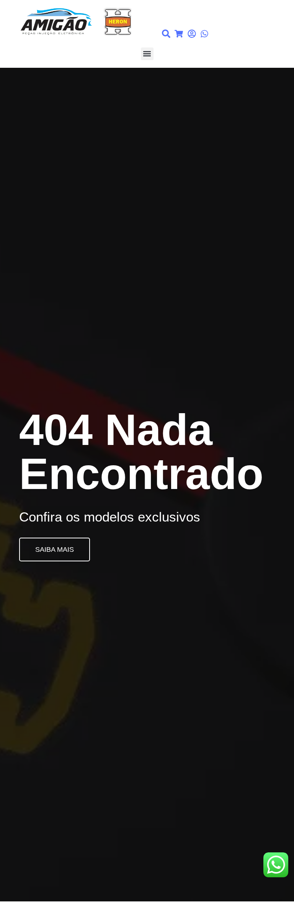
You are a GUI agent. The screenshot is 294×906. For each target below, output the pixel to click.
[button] (147, 53)
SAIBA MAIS (54, 549)
